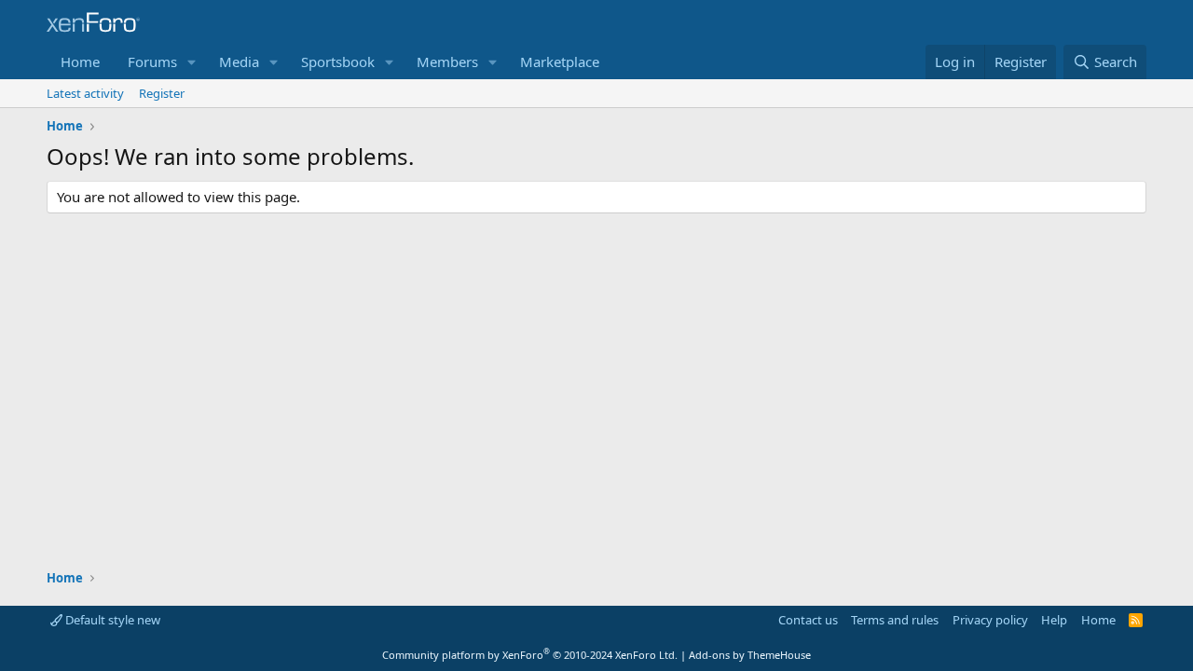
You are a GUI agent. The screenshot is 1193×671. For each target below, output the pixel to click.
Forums (152, 61)
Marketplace (559, 61)
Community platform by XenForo (530, 655)
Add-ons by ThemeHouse (750, 655)
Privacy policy (990, 619)
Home (80, 61)
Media (239, 61)
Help (1054, 619)
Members (447, 61)
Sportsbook (338, 61)
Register (162, 93)
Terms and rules (895, 619)
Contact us (808, 619)
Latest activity (85, 93)
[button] (192, 62)
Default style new (111, 619)
